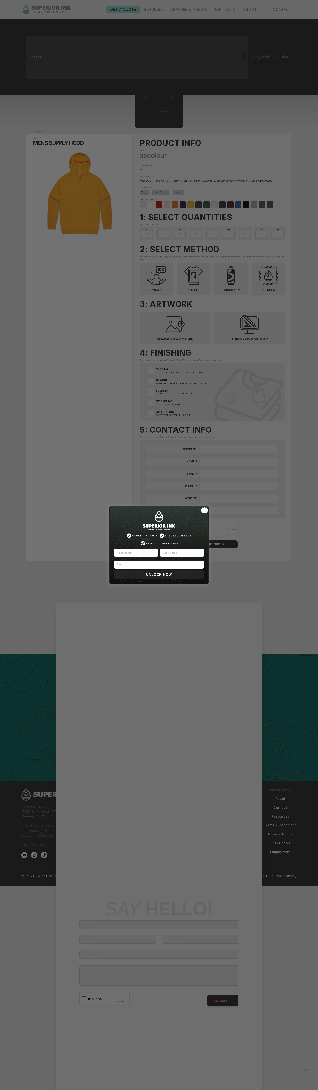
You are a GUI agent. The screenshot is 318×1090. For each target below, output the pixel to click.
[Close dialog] (204, 510)
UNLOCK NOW (159, 574)
